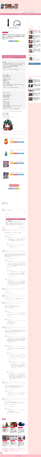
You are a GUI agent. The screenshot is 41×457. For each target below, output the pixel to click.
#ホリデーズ (11, 84)
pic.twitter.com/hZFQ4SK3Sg (7, 106)
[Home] (9, 8)
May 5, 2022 (18, 108)
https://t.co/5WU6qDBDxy (14, 66)
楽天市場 (15, 153)
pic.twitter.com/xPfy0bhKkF (7, 67)
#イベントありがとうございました (16, 105)
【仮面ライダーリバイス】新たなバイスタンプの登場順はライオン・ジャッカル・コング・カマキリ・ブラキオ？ (13, 444)
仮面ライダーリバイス (5, 202)
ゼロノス (11, 312)
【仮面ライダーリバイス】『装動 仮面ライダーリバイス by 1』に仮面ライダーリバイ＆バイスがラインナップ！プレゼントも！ (5, 444)
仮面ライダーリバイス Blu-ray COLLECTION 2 (17, 172)
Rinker (12, 151)
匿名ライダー (12, 237)
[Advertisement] (30, 6)
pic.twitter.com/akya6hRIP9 (9, 85)
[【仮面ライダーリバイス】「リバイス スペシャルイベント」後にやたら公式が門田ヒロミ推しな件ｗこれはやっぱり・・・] (15, 41)
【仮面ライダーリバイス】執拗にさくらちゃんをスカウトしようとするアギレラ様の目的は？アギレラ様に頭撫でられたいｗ (13, 430)
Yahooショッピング (20, 153)
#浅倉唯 (8, 97)
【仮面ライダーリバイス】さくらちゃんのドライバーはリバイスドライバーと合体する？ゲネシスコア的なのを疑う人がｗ (21, 430)
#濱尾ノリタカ (8, 75)
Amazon (12, 153)
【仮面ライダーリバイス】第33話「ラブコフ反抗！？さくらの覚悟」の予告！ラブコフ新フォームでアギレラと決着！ (21, 444)
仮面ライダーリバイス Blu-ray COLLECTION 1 (16, 161)
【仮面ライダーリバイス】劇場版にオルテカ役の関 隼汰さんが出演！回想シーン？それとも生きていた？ (5, 430)
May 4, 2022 (16, 69)
